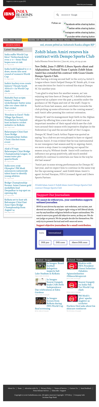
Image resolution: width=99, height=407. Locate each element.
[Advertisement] (17, 301)
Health (54, 40)
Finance (18, 40)
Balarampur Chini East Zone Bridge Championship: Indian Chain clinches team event (16, 137)
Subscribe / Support (59, 391)
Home (6, 40)
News (12, 40)
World (43, 40)
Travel (61, 40)
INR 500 (45, 242)
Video (73, 40)
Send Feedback (86, 388)
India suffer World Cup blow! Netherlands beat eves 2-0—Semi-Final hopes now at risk (17, 58)
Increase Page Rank (49, 397)
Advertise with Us (31, 388)
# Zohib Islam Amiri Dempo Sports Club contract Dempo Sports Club (63, 186)
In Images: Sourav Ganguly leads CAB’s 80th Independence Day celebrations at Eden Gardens (49, 286)
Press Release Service (41, 391)
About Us (11, 388)
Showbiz (32, 40)
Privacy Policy (46, 388)
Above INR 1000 (79, 242)
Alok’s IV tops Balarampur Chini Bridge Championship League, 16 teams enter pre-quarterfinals (18, 154)
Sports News (13, 45)
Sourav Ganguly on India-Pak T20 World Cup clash (86, 286)
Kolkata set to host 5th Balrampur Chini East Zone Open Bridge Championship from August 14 (16, 205)
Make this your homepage (85, 4)
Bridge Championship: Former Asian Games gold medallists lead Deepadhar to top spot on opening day (18, 188)
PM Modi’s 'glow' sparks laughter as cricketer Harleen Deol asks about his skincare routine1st (81, 302)
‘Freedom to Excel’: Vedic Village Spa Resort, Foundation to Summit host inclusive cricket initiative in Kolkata (17, 120)
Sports (24, 40)
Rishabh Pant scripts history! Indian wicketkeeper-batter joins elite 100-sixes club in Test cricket (18, 103)
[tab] (41, 233)
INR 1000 (60, 242)
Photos (67, 40)
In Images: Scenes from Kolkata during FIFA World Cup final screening (49, 303)
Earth (49, 40)
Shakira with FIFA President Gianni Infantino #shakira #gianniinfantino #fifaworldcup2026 (81, 270)
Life (37, 40)
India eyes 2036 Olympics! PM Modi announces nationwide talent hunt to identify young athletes (16, 171)
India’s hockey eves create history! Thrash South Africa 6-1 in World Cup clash (18, 87)
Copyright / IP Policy (64, 395)
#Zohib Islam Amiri (44, 185)
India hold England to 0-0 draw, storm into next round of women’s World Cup (18, 72)
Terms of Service (60, 388)
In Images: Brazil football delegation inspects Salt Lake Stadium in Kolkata (49, 268)
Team (20, 388)
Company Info (79, 395)
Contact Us (74, 388)
